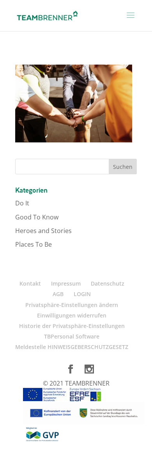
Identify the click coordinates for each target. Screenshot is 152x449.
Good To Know (36, 217)
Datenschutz (107, 283)
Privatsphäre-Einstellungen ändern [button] (71, 305)
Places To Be (33, 244)
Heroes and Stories (43, 230)
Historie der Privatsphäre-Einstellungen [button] (72, 326)
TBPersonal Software (71, 336)
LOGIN (82, 294)
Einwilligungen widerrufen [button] (71, 315)
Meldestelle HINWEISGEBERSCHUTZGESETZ (71, 347)
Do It (22, 203)
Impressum (66, 283)
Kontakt (30, 283)
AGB (58, 294)
